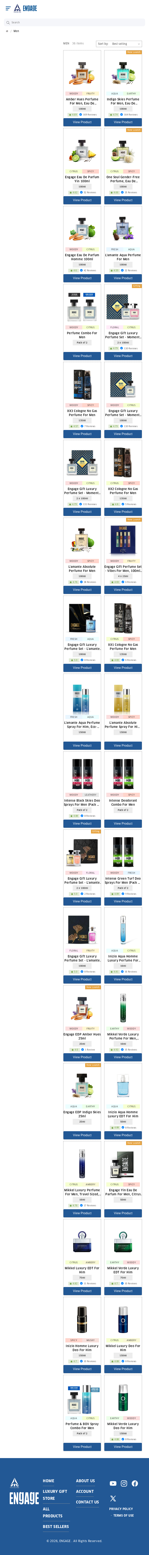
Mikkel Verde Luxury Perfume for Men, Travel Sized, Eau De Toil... (123, 1036)
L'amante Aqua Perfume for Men (123, 257)
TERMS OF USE (123, 1515)
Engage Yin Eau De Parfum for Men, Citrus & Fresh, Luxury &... (123, 1192)
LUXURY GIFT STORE (55, 1495)
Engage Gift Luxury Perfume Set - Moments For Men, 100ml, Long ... (123, 413)
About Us (85, 1480)
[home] (25, 8)
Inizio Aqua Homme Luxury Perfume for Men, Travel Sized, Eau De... (123, 958)
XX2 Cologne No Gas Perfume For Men (123, 491)
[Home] (7, 31)
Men (16, 31)
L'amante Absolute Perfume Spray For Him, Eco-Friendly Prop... (123, 724)
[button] (8, 8)
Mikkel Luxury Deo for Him (123, 1348)
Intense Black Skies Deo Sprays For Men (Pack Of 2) (82, 802)
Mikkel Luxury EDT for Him (82, 1270)
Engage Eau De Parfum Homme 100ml (82, 257)
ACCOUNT (85, 1491)
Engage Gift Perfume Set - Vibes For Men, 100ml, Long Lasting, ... (123, 568)
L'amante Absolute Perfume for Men (82, 568)
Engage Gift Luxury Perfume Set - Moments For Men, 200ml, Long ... (82, 491)
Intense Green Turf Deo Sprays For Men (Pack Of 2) (123, 880)
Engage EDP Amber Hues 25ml (82, 1036)
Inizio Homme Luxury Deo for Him (82, 1348)
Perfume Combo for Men (82, 335)
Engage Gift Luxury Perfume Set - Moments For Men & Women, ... (123, 335)
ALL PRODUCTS (53, 1513)
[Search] (8, 23)
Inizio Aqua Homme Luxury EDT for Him (123, 1114)
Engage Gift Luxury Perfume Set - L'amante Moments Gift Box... (82, 646)
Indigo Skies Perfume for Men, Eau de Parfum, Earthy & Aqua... (123, 101)
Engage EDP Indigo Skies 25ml (82, 1114)
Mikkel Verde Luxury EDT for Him (123, 1270)
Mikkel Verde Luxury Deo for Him (123, 1426)
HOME (48, 1480)
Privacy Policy (121, 1509)
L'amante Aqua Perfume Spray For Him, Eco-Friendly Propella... (82, 724)
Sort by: (103, 44)
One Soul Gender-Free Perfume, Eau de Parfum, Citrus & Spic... (123, 179)
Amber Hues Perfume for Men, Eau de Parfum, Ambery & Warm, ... (82, 101)
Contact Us (87, 1502)
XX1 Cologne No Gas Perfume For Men (123, 646)
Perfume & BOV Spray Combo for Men (82, 1426)
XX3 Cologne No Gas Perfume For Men (82, 413)
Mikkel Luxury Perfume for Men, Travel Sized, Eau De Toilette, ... (82, 1192)
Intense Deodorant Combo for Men (123, 802)
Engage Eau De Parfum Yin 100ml (82, 179)
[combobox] (74, 22)
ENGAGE (65, 1541)
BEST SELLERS (56, 1526)
